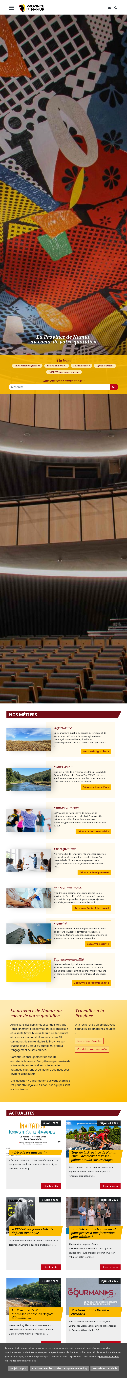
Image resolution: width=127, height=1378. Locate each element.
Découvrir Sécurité (98, 943)
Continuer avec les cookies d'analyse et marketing (59, 1368)
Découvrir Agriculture (96, 751)
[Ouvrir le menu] (11, 7)
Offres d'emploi (105, 365)
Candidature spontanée (92, 1049)
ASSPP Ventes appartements (64, 372)
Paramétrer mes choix (104, 1368)
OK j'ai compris (18, 1368)
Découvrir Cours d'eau (96, 787)
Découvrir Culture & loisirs (93, 831)
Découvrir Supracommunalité (91, 982)
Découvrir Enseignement (94, 872)
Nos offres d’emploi (89, 1041)
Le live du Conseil (56, 365)
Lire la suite (50, 1186)
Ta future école (81, 365)
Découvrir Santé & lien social (91, 908)
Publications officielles (27, 365)
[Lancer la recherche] (114, 387)
